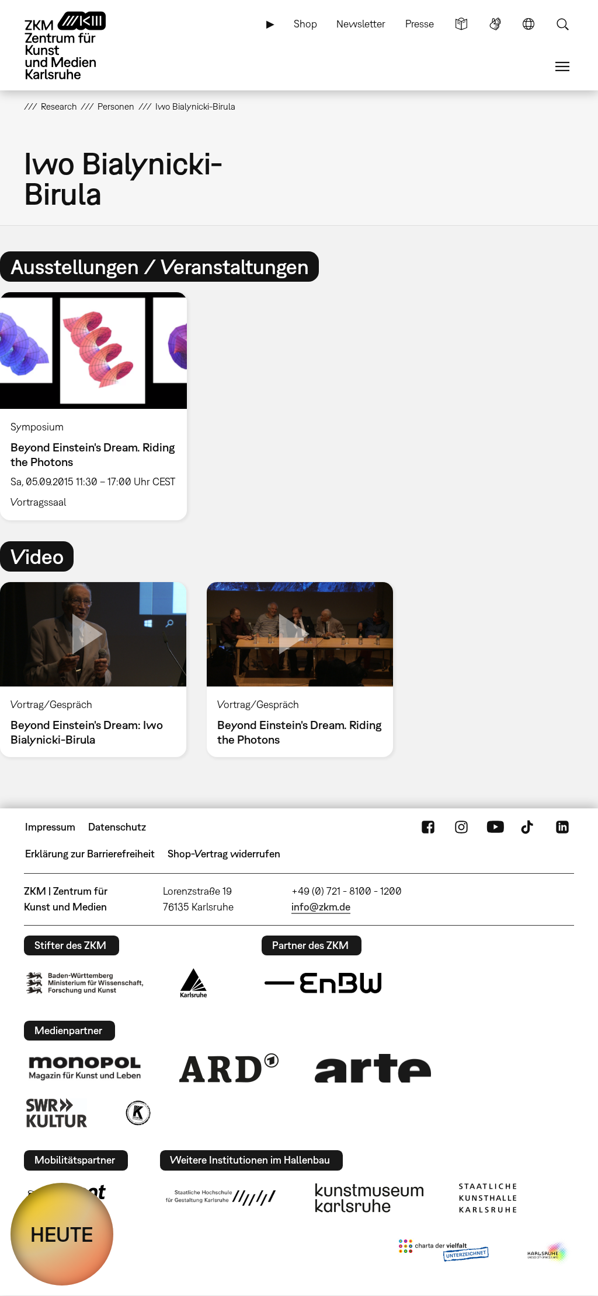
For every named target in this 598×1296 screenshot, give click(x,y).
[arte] (373, 1068)
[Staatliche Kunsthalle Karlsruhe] (487, 1198)
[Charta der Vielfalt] (443, 1252)
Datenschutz (117, 827)
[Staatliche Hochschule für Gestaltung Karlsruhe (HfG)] (220, 1198)
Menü (562, 66)
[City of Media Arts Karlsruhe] (548, 1252)
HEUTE (61, 1234)
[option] (98, 406)
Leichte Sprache (461, 23)
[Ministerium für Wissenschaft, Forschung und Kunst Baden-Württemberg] (84, 983)
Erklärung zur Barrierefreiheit (90, 853)
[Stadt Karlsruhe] (193, 982)
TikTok (528, 827)
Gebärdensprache (495, 23)
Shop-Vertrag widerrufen (224, 853)
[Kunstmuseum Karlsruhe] (369, 1198)
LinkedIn (562, 827)
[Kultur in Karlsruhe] (137, 1112)
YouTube (495, 827)
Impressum (50, 827)
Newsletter (360, 23)
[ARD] (229, 1068)
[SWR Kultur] (56, 1112)
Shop (305, 23)
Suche (562, 23)
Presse (419, 23)
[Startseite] (76, 45)
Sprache (528, 23)
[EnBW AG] (323, 983)
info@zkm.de (320, 907)
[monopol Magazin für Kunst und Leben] (84, 1068)
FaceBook (428, 827)
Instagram (461, 827)
